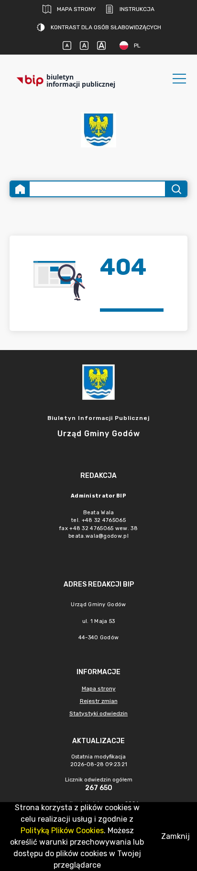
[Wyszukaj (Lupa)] (175, 188)
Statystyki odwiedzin (98, 713)
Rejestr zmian (99, 701)
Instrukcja (137, 9)
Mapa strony (76, 9)
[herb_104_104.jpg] (98, 129)
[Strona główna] (20, 189)
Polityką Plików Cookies (62, 830)
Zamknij (175, 836)
